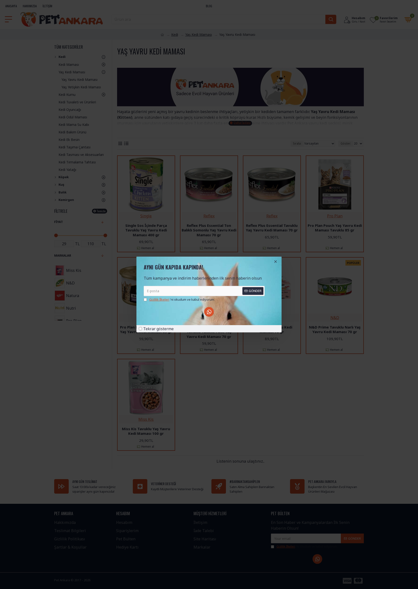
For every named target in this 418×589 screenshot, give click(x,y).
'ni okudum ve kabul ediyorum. (182, 299)
